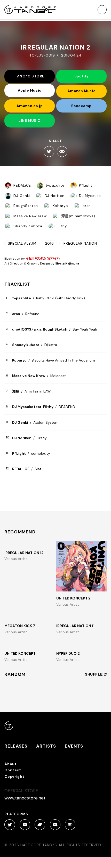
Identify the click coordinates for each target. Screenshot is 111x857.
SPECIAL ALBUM (22, 243)
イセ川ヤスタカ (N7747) (43, 259)
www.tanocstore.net (24, 798)
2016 (49, 243)
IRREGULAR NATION (80, 243)
